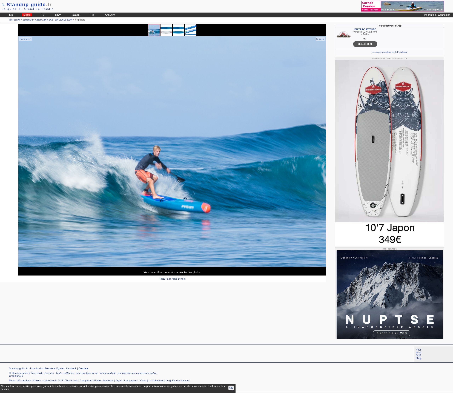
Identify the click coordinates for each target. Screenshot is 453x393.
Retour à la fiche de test (172, 278)
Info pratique (24, 380)
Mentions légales (54, 368)
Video (143, 380)
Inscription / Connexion (437, 14)
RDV (58, 14)
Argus (119, 380)
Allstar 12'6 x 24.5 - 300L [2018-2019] (53, 20)
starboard (28, 20)
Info (10, 14)
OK (231, 387)
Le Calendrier (156, 380)
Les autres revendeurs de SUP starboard (389, 52)
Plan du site (36, 368)
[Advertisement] (64, 354)
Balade (75, 14)
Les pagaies (131, 380)
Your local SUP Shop (419, 354)
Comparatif (86, 380)
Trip (92, 14)
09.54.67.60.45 (365, 44)
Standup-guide (27, 4)
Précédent (25, 39)
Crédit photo (16, 375)
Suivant (320, 39)
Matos (27, 14)
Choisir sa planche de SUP (48, 380)
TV (43, 14)
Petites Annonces (104, 380)
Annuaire (110, 14)
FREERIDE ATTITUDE (365, 29)
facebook (71, 368)
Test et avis (15, 20)
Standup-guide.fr (18, 368)
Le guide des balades (178, 380)
